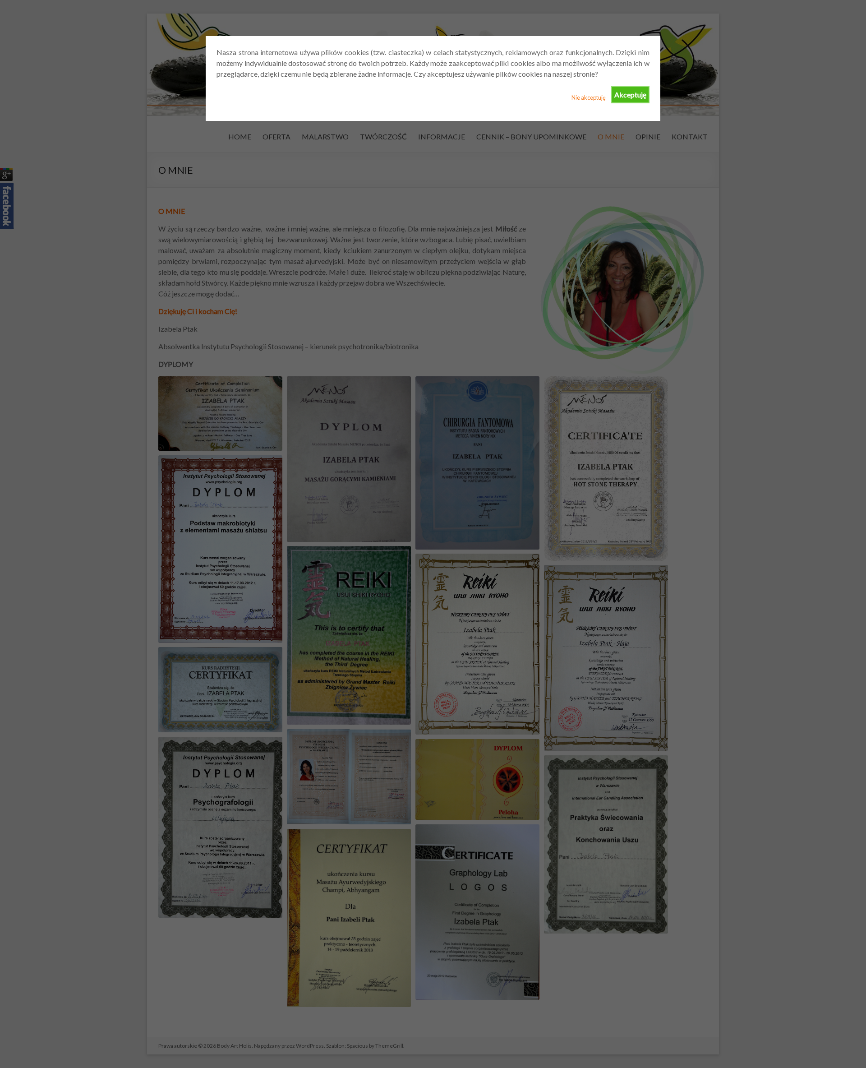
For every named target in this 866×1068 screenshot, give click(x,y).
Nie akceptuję (588, 97)
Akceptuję (630, 94)
